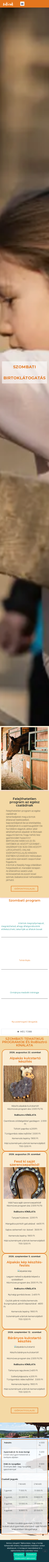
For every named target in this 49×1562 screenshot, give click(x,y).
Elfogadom (19, 1554)
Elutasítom (31, 1554)
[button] (22, 4)
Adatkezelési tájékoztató (25, 1558)
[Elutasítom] (45, 1551)
